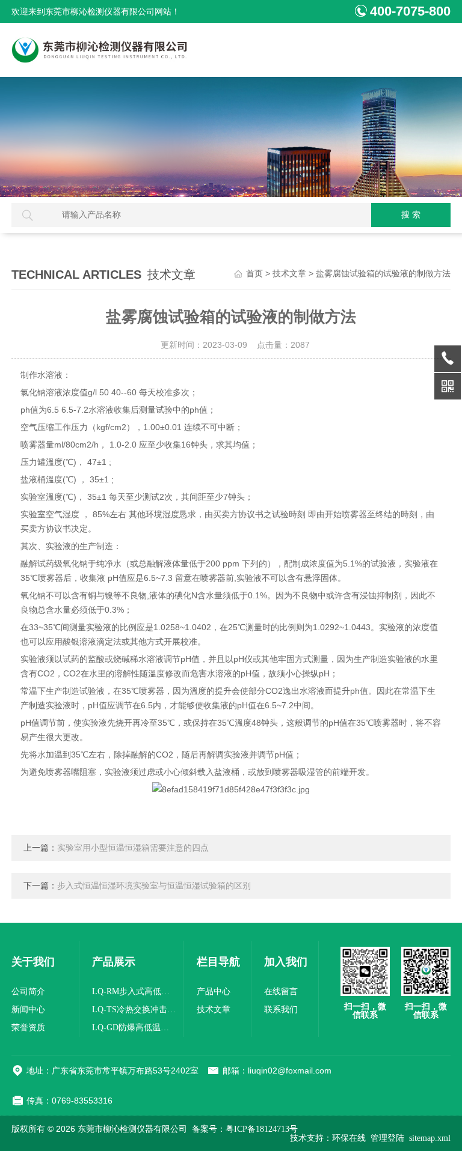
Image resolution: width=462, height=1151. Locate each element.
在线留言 (281, 991)
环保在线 (349, 1138)
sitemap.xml (430, 1138)
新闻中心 (28, 1009)
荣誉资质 (28, 1027)
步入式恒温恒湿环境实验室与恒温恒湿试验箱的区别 (154, 885)
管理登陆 (387, 1138)
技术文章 (289, 273)
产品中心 (213, 991)
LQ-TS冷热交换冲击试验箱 (134, 1009)
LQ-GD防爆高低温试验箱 (134, 1027)
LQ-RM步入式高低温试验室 (134, 991)
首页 (254, 273)
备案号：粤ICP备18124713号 (245, 1129)
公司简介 (28, 991)
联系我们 (281, 1009)
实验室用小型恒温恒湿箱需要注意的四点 (133, 847)
